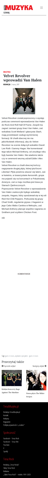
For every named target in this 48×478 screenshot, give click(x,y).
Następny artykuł (38, 365)
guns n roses (9, 355)
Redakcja (6, 84)
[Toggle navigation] (42, 8)
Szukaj (6, 12)
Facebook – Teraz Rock (11, 438)
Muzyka (6, 71)
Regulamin (6, 421)
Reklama (6, 418)
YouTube (6, 444)
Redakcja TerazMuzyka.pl (11, 411)
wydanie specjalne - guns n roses (26, 355)
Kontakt (5, 415)
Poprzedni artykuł (9, 365)
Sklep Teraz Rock (9, 467)
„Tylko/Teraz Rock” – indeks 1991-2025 (17, 474)
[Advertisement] (24, 43)
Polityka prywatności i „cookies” (14, 424)
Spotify (5, 451)
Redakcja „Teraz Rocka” (11, 464)
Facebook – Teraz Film (10, 441)
